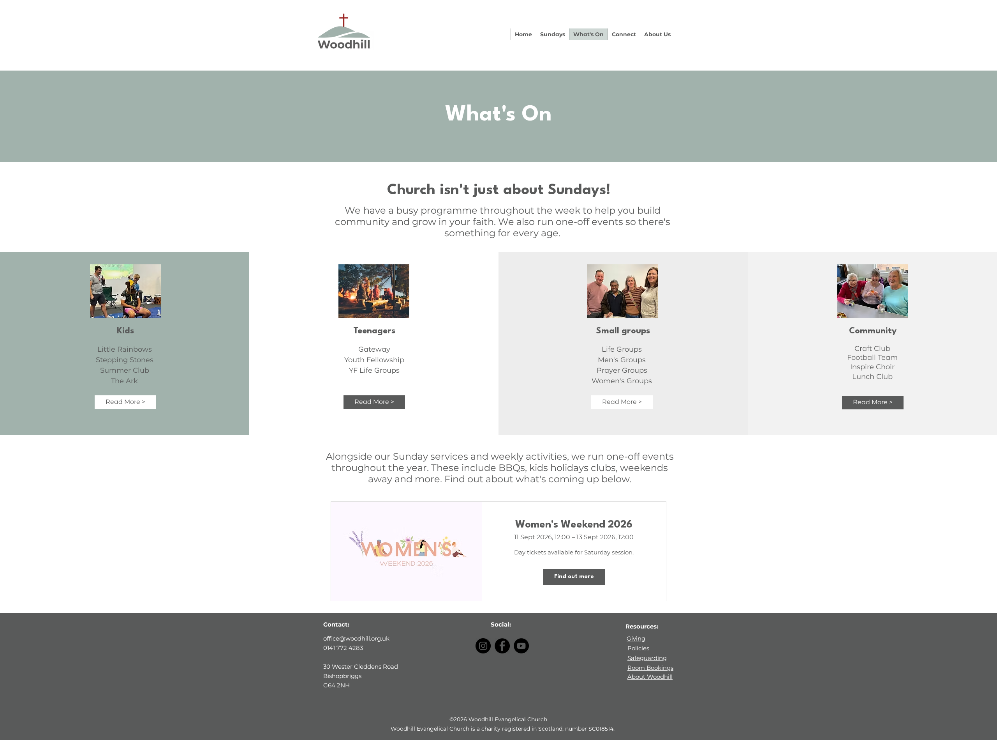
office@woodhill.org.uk (356, 638)
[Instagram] (483, 645)
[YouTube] (521, 645)
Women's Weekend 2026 (573, 525)
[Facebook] (502, 645)
